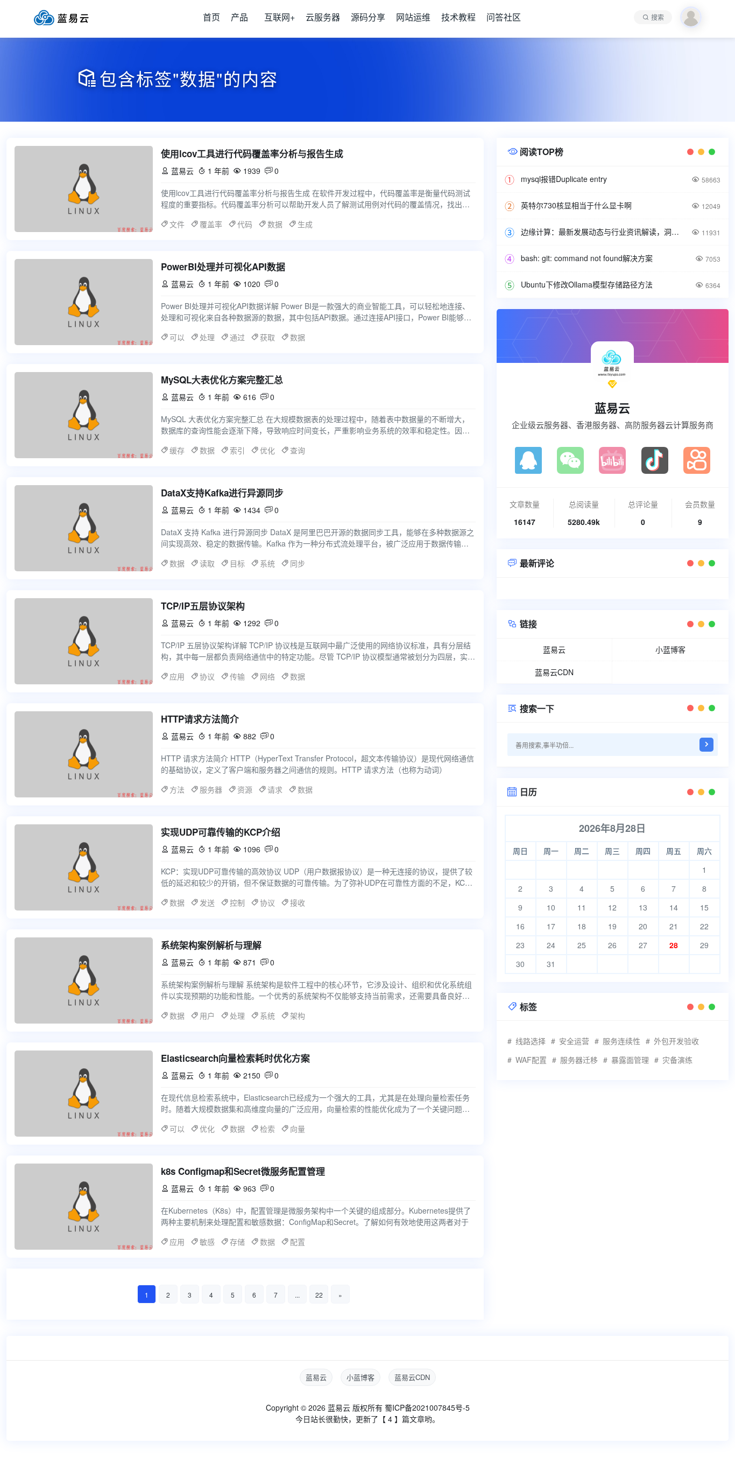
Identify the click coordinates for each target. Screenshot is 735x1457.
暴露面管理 (630, 1059)
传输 (237, 676)
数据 (274, 224)
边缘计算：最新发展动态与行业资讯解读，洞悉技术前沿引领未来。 (601, 231)
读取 (207, 563)
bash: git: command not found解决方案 (587, 258)
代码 (244, 224)
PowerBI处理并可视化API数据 (223, 266)
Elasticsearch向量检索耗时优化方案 (235, 1058)
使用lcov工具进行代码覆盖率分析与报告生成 (252, 153)
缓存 (177, 450)
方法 (177, 789)
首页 (211, 17)
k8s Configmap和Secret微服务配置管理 (243, 1171)
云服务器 (323, 17)
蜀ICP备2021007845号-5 (427, 1407)
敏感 (207, 1241)
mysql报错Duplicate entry (564, 178)
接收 (297, 902)
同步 (297, 563)
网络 (267, 676)
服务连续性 (621, 1040)
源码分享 (368, 17)
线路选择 (530, 1040)
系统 (267, 563)
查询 (297, 450)
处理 (207, 337)
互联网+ (279, 17)
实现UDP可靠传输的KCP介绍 (220, 831)
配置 (297, 1241)
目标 (237, 563)
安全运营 (574, 1040)
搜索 (657, 17)
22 (319, 1294)
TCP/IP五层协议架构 (203, 605)
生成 (305, 224)
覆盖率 (211, 224)
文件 (177, 224)
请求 (274, 789)
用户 (207, 1015)
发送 (207, 902)
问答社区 (503, 17)
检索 (267, 1128)
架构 (297, 1015)
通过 (237, 337)
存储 (237, 1241)
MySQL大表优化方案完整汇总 (222, 379)
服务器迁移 (579, 1059)
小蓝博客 (670, 649)
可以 (177, 337)
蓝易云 (612, 407)
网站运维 (413, 17)
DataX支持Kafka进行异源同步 (222, 492)
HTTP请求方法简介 (200, 718)
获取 (267, 337)
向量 (297, 1128)
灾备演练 (677, 1059)
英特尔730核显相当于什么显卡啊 (576, 205)
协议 (207, 676)
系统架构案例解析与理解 (211, 945)
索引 (237, 450)
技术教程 (458, 17)
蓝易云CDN (554, 672)
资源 (244, 789)
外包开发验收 (676, 1040)
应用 (177, 676)
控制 (237, 902)
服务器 (211, 789)
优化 (267, 450)
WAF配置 (531, 1059)
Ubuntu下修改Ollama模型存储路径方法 (587, 284)
